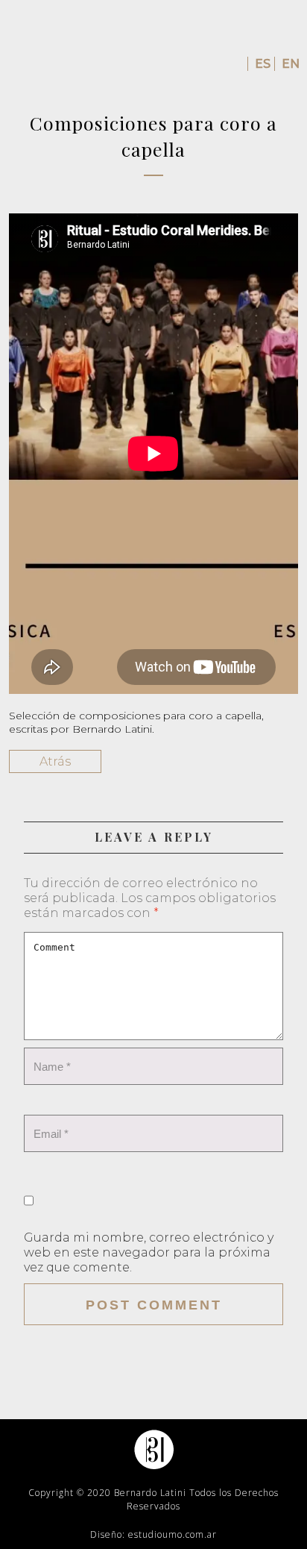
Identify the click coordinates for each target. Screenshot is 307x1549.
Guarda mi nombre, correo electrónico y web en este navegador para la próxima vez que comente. (148, 1252)
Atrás (55, 761)
